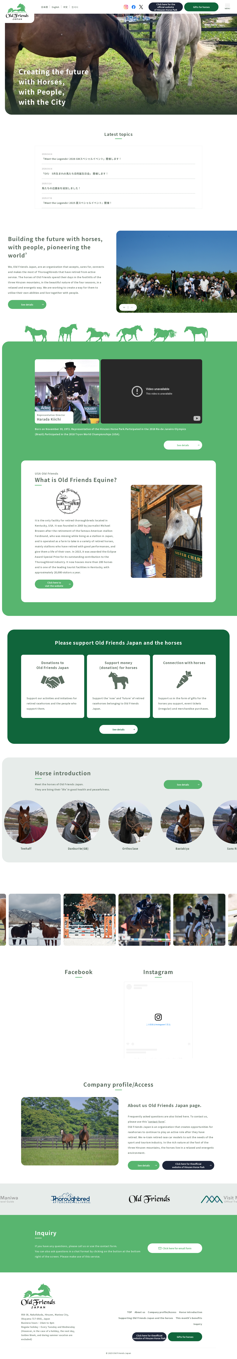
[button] (123, 307)
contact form (156, 1121)
